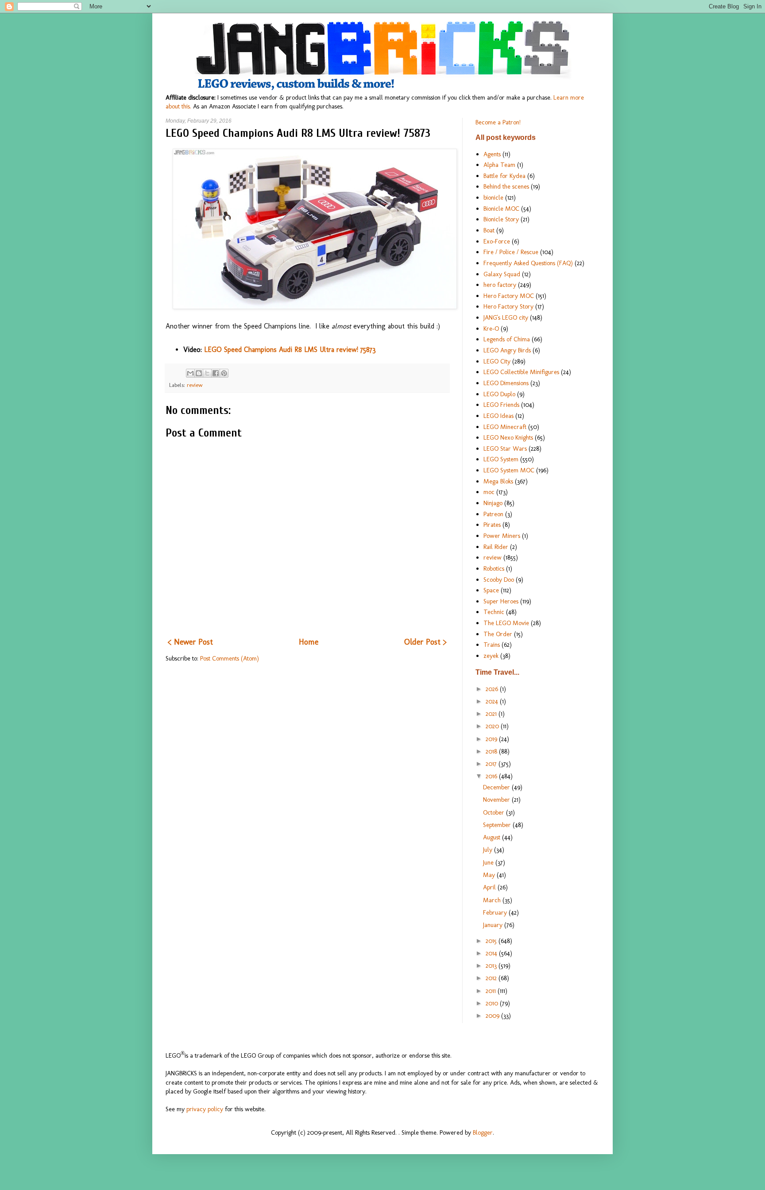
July (488, 850)
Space (491, 590)
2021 (492, 714)
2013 (492, 966)
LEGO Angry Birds (507, 350)
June (489, 862)
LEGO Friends (501, 405)
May (490, 875)
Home (308, 642)
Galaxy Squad (501, 274)
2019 (492, 739)
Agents (492, 154)
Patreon (493, 514)
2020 (493, 726)
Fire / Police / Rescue (510, 252)
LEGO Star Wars (505, 448)
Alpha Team (499, 165)
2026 (493, 689)
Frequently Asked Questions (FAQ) (528, 263)
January (493, 925)
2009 (493, 1016)
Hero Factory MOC (508, 296)
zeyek (490, 656)
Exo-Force (496, 241)
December (497, 787)
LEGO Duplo (499, 394)
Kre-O (491, 328)
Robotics (493, 568)
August (492, 837)
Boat (489, 230)
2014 (492, 953)
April (490, 887)
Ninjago (492, 503)
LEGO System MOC (508, 470)
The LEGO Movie (506, 623)
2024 (493, 701)
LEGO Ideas (498, 416)
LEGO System (500, 459)
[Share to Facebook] (215, 373)
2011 (492, 991)
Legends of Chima (506, 339)
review (195, 385)
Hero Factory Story (508, 306)
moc (489, 492)
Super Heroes (500, 601)
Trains (491, 645)
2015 (492, 941)
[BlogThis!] (198, 373)
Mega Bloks (498, 481)
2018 (492, 751)
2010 (493, 1003)
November (497, 800)
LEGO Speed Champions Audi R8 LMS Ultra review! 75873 (290, 349)
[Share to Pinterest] (224, 373)
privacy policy (204, 1109)
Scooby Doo (498, 579)
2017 (492, 764)
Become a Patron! (498, 122)
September (498, 825)
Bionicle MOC (501, 208)
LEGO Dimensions (506, 383)
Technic (493, 612)
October (494, 812)
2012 (492, 978)
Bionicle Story (501, 219)
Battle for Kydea (504, 176)
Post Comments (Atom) (229, 658)
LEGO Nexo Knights (508, 437)
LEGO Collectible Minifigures (521, 372)
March (492, 900)
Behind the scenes (506, 186)
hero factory (499, 285)
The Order (497, 634)
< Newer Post (190, 642)
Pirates (492, 525)
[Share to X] (207, 373)
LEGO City (496, 361)
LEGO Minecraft (504, 427)
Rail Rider (495, 547)
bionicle (493, 197)
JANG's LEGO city (505, 317)
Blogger (483, 1132)
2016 (492, 776)
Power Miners (501, 536)
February (496, 912)
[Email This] (190, 373)
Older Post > (425, 642)
